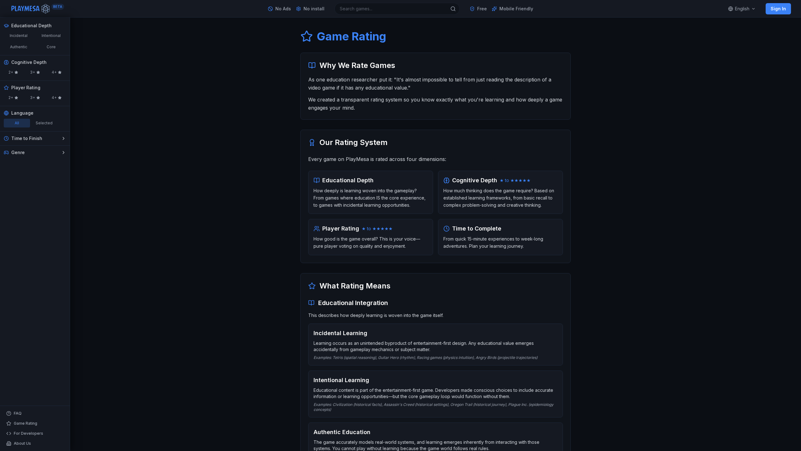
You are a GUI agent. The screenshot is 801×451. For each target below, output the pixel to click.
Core (51, 46)
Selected (44, 123)
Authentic (18, 46)
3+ (32, 72)
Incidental (19, 35)
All (17, 123)
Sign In (778, 8)
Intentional (51, 35)
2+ (10, 72)
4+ (54, 72)
